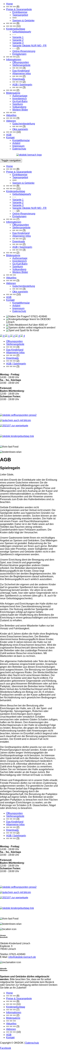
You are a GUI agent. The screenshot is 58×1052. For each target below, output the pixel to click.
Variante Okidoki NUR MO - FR (29, 45)
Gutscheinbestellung (23, 123)
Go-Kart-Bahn (20, 101)
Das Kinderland (21, 70)
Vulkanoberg (19, 107)
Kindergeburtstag (15, 29)
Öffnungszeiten (20, 62)
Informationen (13, 59)
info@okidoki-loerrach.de (22, 957)
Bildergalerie (13, 93)
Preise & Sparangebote (19, 9)
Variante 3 (18, 42)
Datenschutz (19, 148)
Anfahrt (16, 143)
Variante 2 (18, 40)
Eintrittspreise (19, 12)
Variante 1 (18, 37)
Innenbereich (19, 98)
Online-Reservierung (23, 51)
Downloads (18, 79)
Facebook (5, 1048)
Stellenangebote (21, 65)
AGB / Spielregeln (22, 84)
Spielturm (17, 104)
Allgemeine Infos (21, 73)
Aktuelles (11, 115)
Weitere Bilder (20, 109)
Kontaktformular (21, 140)
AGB (8, 134)
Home (9, 3)
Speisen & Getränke (23, 20)
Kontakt (10, 137)
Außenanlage (19, 95)
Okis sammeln (20, 129)
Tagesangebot (20, 15)
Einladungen (19, 54)
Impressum (18, 146)
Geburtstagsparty (21, 31)
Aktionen (11, 121)
